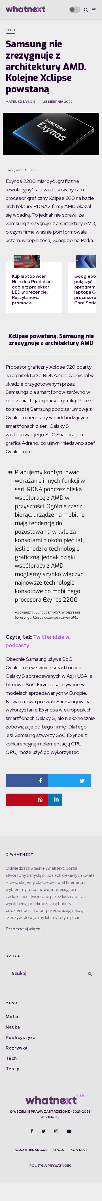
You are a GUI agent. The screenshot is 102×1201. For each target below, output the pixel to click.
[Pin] (27, 800)
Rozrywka (17, 1048)
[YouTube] (69, 1131)
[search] (90, 974)
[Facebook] (31, 1131)
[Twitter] (43, 1131)
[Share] (27, 780)
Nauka (13, 1027)
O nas (58, 1149)
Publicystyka (21, 1037)
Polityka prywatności (51, 1165)
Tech (10, 30)
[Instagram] (56, 1131)
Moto (12, 1017)
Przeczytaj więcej (23, 929)
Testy (12, 1069)
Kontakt (79, 1149)
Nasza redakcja (31, 1149)
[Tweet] (69, 780)
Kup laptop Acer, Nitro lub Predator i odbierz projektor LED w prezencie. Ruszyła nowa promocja (32, 289)
